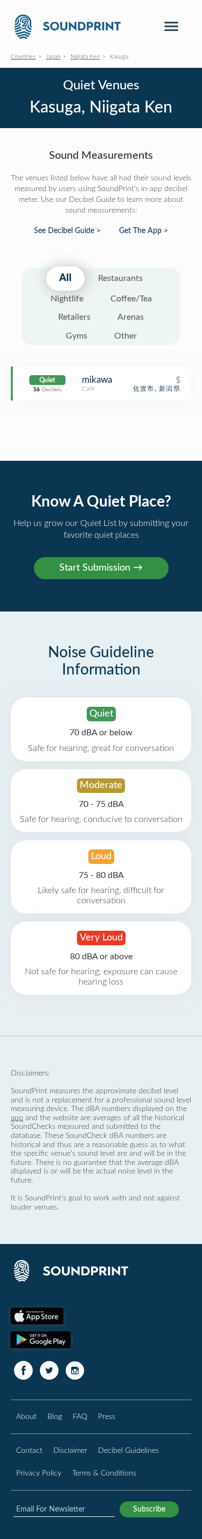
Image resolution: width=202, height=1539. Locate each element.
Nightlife (67, 298)
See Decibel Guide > (67, 231)
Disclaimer (70, 1450)
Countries (23, 57)
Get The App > (143, 231)
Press (106, 1416)
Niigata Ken (85, 57)
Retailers (74, 317)
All (65, 278)
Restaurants (120, 278)
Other (125, 336)
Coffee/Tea (131, 298)
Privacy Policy (38, 1473)
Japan (53, 57)
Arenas (130, 317)
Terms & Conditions (104, 1473)
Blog (54, 1416)
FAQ (80, 1416)
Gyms (76, 336)
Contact (29, 1450)
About (26, 1416)
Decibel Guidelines (128, 1450)
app (17, 1118)
